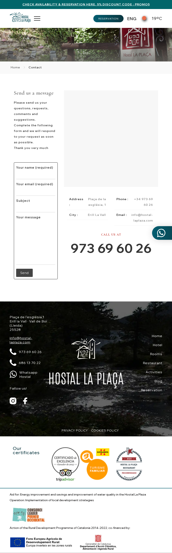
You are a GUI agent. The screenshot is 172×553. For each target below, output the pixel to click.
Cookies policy (105, 430)
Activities (154, 372)
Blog (158, 381)
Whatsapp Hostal (28, 374)
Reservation (108, 18)
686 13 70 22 (30, 363)
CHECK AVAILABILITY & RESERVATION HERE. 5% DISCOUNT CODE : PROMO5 (86, 4)
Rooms (156, 354)
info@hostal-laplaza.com (21, 340)
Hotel (157, 345)
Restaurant (152, 363)
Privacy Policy (75, 430)
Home (15, 67)
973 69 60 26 (111, 248)
